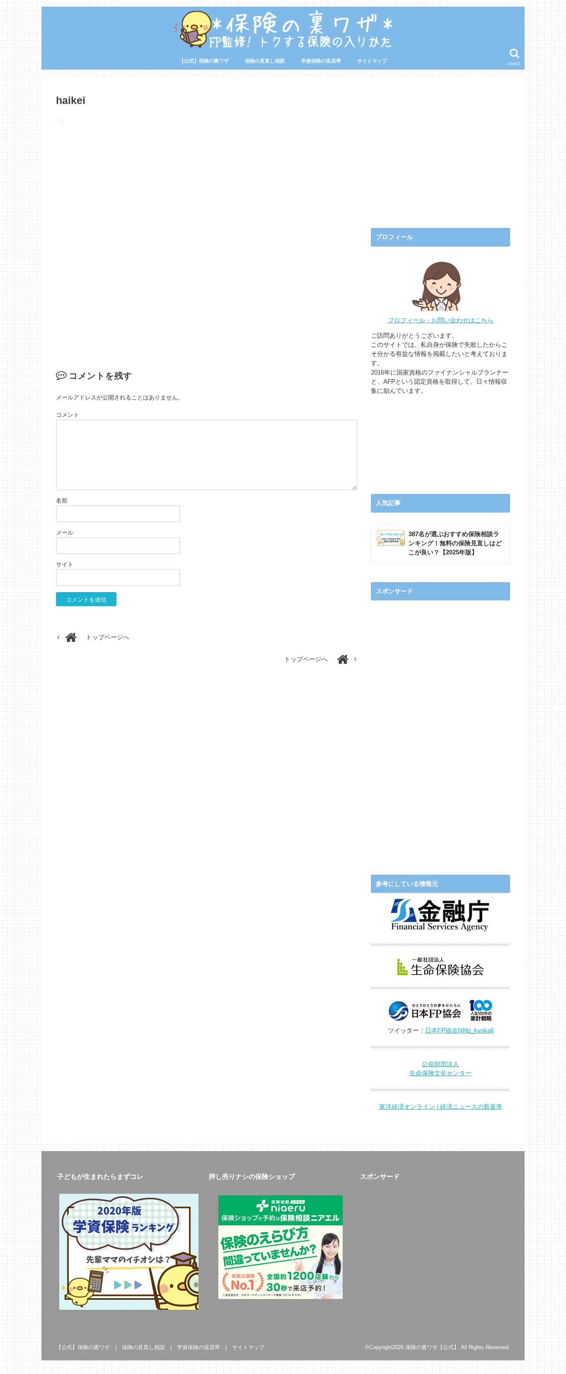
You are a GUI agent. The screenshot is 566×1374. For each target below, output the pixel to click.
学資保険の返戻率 (321, 61)
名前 (62, 500)
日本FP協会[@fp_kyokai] (459, 1030)
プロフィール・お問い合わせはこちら (440, 320)
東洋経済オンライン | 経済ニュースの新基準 (440, 1106)
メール (64, 532)
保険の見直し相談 (265, 61)
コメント (67, 414)
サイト (64, 564)
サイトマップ (372, 61)
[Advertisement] (207, 239)
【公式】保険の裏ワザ (204, 61)
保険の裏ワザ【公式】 (432, 1347)
